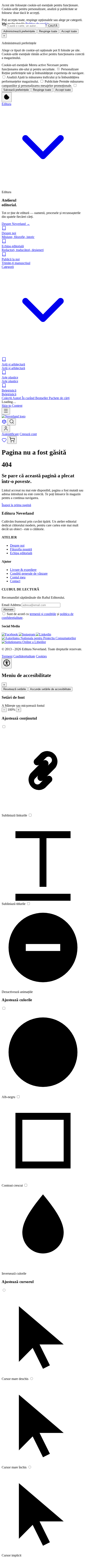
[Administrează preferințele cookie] (7, 97)
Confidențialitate (24, 656)
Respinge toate (48, 31)
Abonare (8, 609)
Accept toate (69, 31)
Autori (17, 398)
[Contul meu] (6, 428)
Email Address (12, 605)
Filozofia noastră (21, 549)
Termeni (7, 656)
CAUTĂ (52, 25)
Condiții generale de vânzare (29, 573)
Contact (15, 581)
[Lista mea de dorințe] (5, 441)
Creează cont (28, 434)
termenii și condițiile (43, 614)
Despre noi (17, 545)
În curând (28, 398)
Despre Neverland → (16, 224)
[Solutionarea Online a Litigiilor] (24, 642)
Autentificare (10, 434)
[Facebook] (10, 634)
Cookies (41, 656)
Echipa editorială (21, 553)
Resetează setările (14, 689)
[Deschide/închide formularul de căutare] (12, 421)
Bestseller (42, 398)
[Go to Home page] (13, 416)
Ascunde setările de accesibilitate (50, 689)
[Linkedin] (43, 634)
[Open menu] (6, 411)
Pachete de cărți (59, 398)
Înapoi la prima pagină (16, 505)
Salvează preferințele (16, 89)
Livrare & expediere (23, 569)
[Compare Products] (5, 423)
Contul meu (17, 577)
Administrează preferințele (19, 31)
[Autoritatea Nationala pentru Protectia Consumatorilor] (39, 638)
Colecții (7, 398)
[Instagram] (27, 634)
